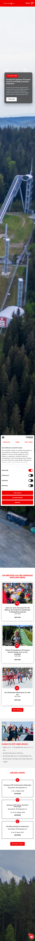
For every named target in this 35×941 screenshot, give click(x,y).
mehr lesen (17, 617)
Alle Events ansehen (17, 844)
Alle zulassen (17, 493)
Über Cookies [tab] (29, 442)
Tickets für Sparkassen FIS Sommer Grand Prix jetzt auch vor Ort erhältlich (17, 652)
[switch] (30, 475)
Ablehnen (17, 502)
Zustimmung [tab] (6, 442)
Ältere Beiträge (17, 710)
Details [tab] (18, 442)
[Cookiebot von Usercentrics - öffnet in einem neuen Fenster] (26, 437)
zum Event (17, 793)
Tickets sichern (11, 99)
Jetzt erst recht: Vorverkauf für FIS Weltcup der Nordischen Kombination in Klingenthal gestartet (18, 610)
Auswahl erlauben (17, 497)
